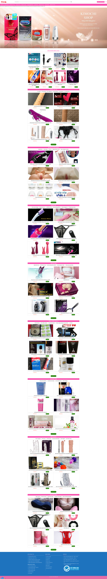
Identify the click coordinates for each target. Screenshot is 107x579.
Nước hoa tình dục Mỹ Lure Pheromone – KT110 (40, 544)
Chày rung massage (35, 207)
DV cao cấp (44, 91)
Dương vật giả (53, 89)
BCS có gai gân (38, 438)
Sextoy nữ (53, 205)
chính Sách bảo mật (31, 570)
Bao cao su (53, 436)
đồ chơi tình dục (49, 568)
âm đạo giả (30, 573)
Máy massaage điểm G (57, 207)
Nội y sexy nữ (38, 496)
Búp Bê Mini (40, 149)
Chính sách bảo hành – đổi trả (33, 567)
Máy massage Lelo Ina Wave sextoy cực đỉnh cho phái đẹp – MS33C (66, 255)
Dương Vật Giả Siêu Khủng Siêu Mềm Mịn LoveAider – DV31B (40, 139)
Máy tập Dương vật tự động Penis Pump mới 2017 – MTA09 (60, 67)
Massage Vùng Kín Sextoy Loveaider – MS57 (47, 84)
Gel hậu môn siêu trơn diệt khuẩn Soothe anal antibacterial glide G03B (66, 428)
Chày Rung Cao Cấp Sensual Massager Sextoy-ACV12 (47, 67)
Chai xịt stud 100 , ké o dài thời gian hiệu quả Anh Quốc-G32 (40, 354)
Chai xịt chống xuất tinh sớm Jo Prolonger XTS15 (66, 337)
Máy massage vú (64, 207)
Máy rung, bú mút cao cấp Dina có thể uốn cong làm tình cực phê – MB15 (73, 67)
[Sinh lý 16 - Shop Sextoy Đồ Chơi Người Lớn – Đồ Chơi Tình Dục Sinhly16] (7, 2)
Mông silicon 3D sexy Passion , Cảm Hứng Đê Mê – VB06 (66, 197)
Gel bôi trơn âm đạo (51, 380)
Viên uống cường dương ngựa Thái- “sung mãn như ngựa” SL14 (40, 337)
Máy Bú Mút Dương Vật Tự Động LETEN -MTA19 (66, 164)
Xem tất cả (53, 144)
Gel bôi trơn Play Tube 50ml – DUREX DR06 (40, 395)
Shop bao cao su (41, 4)
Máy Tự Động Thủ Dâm (65, 149)
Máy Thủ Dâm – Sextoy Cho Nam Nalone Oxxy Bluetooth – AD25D (40, 164)
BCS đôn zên (49, 438)
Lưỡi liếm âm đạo (49, 207)
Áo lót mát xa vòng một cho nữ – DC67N (66, 511)
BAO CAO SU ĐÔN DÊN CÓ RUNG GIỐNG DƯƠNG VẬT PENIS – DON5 (66, 486)
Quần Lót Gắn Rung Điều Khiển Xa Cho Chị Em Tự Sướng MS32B (66, 238)
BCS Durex (44, 438)
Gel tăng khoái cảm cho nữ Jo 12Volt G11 (40, 412)
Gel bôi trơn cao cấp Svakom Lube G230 (66, 412)
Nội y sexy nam (44, 496)
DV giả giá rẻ (61, 91)
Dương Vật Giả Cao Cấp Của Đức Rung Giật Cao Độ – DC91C (66, 106)
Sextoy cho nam (23, 4)
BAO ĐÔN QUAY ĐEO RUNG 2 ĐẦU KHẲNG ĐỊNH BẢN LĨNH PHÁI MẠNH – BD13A (40, 486)
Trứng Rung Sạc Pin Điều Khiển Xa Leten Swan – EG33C (72, 84)
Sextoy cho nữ (18, 4)
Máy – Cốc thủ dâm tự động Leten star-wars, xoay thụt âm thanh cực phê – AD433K (34, 84)
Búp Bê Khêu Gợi (66, 279)
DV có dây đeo (49, 91)
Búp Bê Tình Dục (12, 4)
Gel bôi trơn (36, 4)
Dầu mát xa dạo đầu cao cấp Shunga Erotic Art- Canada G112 (66, 395)
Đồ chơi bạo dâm (50, 496)
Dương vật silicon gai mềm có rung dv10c (40, 106)
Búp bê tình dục (42, 207)
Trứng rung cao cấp (72, 207)
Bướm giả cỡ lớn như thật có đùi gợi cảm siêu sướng (66, 180)
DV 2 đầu (39, 91)
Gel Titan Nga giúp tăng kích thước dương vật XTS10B (66, 354)
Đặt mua (47, 124)
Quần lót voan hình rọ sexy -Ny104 (66, 544)
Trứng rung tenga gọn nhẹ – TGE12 (40, 197)
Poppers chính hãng (58, 496)
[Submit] (71, 2)
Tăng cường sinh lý (30, 4)
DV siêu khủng (67, 91)
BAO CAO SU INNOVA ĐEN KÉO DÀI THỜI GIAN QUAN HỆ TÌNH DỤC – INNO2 (40, 470)
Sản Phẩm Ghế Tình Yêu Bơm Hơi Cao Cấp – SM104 (40, 511)
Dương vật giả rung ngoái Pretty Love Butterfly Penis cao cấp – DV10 (40, 122)
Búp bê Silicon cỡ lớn (56, 149)
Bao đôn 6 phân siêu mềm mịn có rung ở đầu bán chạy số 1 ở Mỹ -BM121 (66, 453)
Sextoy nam (53, 263)
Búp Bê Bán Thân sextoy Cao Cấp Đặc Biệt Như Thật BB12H (40, 180)
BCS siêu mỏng (68, 438)
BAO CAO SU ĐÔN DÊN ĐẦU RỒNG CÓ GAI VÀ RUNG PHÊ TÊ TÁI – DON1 (66, 470)
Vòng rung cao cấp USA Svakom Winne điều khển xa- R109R (40, 279)
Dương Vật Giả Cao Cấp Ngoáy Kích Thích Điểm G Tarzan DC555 (66, 122)
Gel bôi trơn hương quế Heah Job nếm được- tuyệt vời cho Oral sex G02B (40, 428)
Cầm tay (50, 149)
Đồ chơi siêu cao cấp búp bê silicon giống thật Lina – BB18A (40, 296)
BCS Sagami (63, 438)
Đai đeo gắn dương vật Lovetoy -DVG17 (66, 139)
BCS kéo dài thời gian (56, 438)
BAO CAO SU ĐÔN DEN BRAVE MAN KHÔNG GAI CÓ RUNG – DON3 (40, 453)
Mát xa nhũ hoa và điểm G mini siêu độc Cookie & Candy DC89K (34, 67)
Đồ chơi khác (47, 4)
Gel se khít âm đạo (59, 380)
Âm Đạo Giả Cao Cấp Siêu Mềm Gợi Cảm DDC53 (66, 296)
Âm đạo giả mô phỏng (53, 147)
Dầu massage (65, 380)
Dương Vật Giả (6, 4)
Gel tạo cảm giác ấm (43, 380)
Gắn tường (45, 149)
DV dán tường (55, 91)
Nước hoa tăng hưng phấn (67, 496)
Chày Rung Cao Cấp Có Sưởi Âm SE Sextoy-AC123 (59, 84)
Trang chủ (2, 4)
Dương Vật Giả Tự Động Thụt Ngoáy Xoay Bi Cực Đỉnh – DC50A (40, 238)
